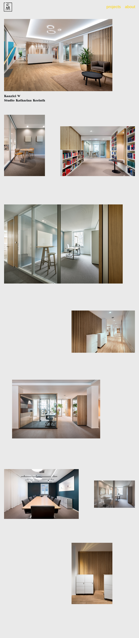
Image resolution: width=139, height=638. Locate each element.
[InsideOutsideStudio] (8, 7)
